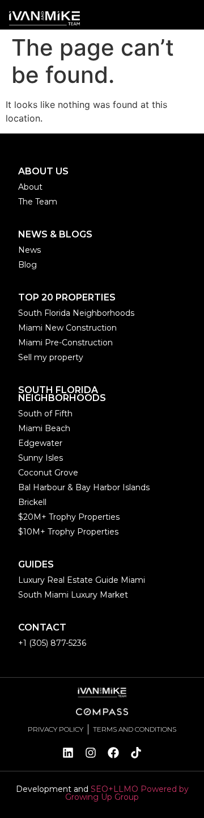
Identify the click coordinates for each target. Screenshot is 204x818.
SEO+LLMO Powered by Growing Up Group (127, 793)
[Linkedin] (68, 752)
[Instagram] (90, 752)
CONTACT (42, 627)
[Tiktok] (136, 752)
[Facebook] (113, 752)
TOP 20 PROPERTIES (67, 297)
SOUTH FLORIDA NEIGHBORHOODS (62, 394)
